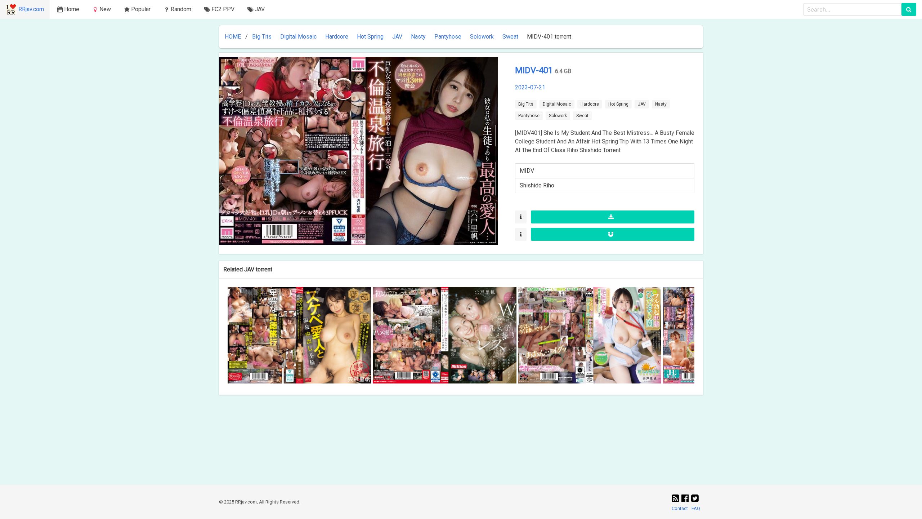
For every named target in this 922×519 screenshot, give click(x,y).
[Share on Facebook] (686, 498)
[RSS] (676, 498)
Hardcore (336, 36)
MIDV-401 (535, 70)
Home (71, 9)
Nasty (418, 36)
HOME (233, 36)
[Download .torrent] (612, 216)
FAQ (696, 508)
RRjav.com (31, 9)
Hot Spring (370, 36)
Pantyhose (447, 36)
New (105, 9)
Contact (680, 508)
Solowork (482, 36)
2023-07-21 (530, 87)
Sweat (510, 36)
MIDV (527, 170)
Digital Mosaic (298, 36)
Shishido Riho (537, 185)
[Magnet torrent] (612, 234)
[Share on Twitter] (695, 498)
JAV (397, 36)
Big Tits (262, 36)
